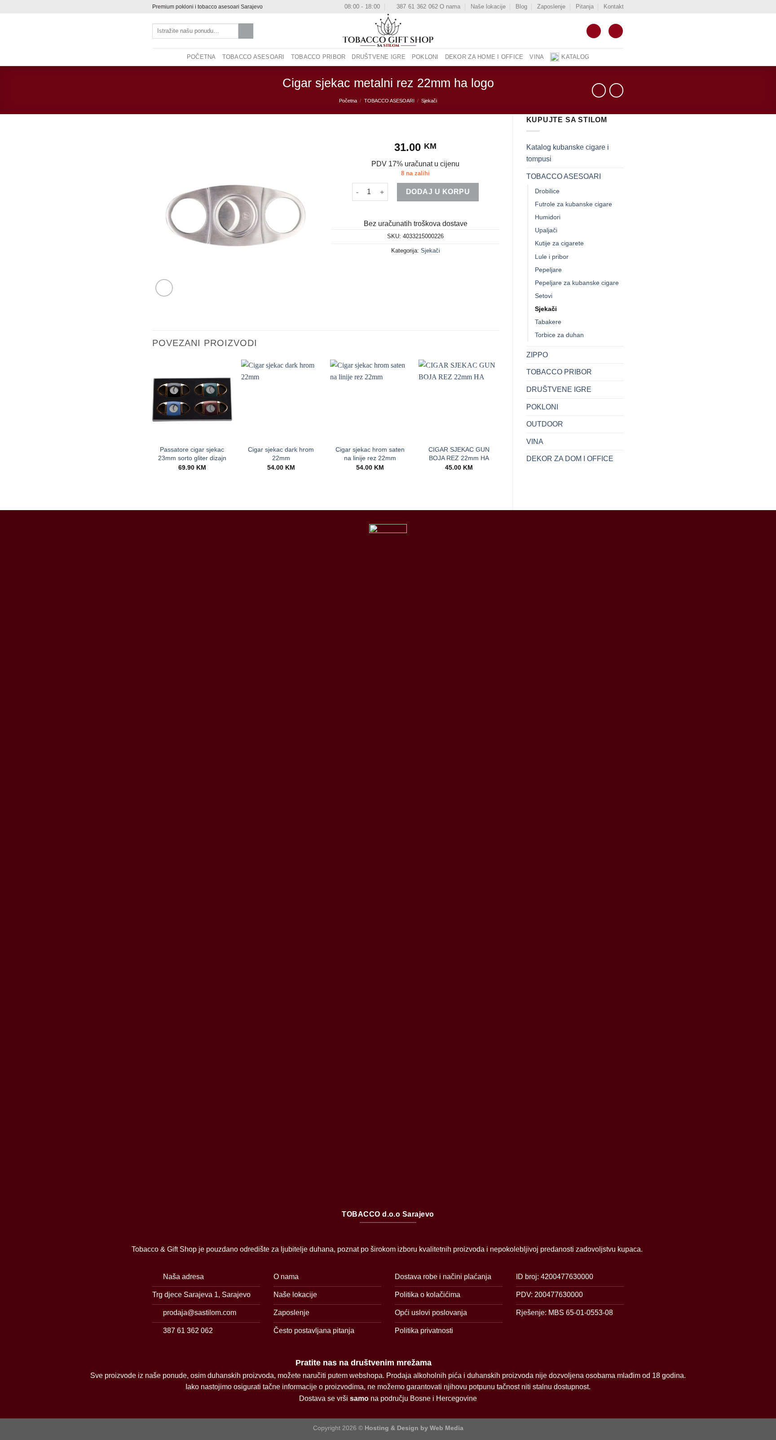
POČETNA (201, 56)
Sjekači (429, 100)
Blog (521, 6)
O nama (450, 6)
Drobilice (547, 191)
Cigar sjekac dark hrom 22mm (281, 454)
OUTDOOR (544, 424)
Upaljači (546, 230)
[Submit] (245, 31)
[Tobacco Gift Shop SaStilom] (388, 30)
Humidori (547, 217)
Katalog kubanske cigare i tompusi (567, 153)
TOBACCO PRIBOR (318, 56)
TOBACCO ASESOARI (253, 56)
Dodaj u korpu (438, 192)
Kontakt (614, 6)
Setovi (543, 295)
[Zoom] (164, 288)
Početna (348, 100)
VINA (536, 56)
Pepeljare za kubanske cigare (577, 282)
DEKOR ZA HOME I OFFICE (484, 56)
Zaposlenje (551, 6)
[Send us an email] (288, 7)
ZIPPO (537, 355)
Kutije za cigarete (559, 243)
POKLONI (425, 56)
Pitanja (585, 6)
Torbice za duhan (559, 334)
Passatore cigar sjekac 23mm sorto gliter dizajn (192, 454)
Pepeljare (548, 269)
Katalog (575, 56)
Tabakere (548, 321)
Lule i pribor (552, 256)
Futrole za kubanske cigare (573, 204)
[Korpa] (593, 31)
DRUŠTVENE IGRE (379, 56)
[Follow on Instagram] (279, 7)
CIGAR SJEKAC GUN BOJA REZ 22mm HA (458, 454)
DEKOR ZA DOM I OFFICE (569, 458)
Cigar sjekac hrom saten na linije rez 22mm (370, 454)
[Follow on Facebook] (270, 7)
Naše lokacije (488, 6)
